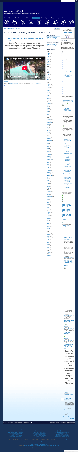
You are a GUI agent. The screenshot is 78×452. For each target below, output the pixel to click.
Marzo (71, 71)
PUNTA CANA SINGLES (67, 333)
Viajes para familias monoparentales (62, 435)
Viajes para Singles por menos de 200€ (62, 430)
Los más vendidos (66, 228)
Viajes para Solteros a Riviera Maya (39, 433)
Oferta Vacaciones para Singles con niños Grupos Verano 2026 (52, 39)
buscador (46, 441)
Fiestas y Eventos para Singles (62, 434)
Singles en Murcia (66, 213)
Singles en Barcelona (66, 205)
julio (48, 77)
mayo (48, 59)
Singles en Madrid (66, 204)
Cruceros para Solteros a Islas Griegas (15, 429)
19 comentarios (67, 318)
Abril (65, 73)
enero (48, 56)
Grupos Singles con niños (68, 184)
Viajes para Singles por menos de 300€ (62, 431)
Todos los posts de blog (9, 28)
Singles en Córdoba (66, 214)
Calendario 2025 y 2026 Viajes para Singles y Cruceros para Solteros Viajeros (68, 263)
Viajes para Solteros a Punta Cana (39, 430)
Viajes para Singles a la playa (39, 434)
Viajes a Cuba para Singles (68, 150)
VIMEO (48, 445)
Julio (63, 74)
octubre (48, 87)
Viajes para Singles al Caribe (39, 429)
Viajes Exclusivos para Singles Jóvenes (62, 432)
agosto (48, 90)
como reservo (67, 107)
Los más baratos (66, 225)
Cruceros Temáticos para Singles (15, 433)
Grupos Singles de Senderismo (68, 180)
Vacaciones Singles (14, 11)
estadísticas (68, 111)
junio (48, 71)
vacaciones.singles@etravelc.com (67, 439)
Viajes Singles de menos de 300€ (67, 140)
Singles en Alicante (66, 216)
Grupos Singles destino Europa (67, 178)
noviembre (49, 54)
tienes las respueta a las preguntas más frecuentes (67, 101)
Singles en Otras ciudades (65, 218)
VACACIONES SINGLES (14, 83)
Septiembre (70, 74)
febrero (48, 64)
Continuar (6, 81)
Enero (64, 71)
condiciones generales (67, 114)
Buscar (76, 1)
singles (41, 441)
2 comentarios (71, 330)
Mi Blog (18, 28)
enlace (71, 99)
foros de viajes (67, 110)
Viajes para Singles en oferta (62, 427)
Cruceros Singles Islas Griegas (67, 156)
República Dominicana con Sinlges (67, 146)
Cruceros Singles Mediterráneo (67, 160)
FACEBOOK (33, 445)
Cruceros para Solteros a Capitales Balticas (15, 430)
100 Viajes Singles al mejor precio (69, 238)
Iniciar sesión (57, 1)
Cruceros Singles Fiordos (67, 163)
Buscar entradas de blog (18, 36)
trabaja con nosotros (35, 444)
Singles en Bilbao (66, 209)
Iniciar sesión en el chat (69, 451)
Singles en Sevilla (66, 208)
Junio (70, 73)
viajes (37, 441)
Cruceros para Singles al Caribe (15, 427)
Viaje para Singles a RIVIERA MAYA (69, 321)
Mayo (67, 73)
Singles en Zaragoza (66, 211)
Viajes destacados (66, 226)
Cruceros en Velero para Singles (15, 436)
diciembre (49, 53)
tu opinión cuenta (67, 112)
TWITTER (39, 445)
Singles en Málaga (66, 210)
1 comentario (38, 83)
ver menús (71, 130)
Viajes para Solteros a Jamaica (39, 431)
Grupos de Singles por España (67, 174)
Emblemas (52, 422)
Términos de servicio (70, 422)
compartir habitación (67, 109)
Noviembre (69, 75)
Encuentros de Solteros (39, 436)
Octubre (64, 75)
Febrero (67, 71)
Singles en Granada (66, 215)
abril (48, 95)
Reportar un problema (60, 422)
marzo (48, 97)
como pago (68, 108)
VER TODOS (67, 187)
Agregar (58, 28)
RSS (4, 85)
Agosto (66, 74)
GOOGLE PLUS (27, 445)
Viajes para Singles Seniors (62, 433)
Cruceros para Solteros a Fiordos (15, 431)
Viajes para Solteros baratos (62, 429)
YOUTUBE (52, 445)
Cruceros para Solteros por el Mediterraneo (15, 432)
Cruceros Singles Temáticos (67, 167)
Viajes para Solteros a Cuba (39, 432)
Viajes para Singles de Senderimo (39, 435)
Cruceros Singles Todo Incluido (67, 170)
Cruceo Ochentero (15, 434)
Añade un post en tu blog (68, 416)
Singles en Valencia (66, 206)
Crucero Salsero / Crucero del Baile (15, 435)
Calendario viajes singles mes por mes (62, 436)
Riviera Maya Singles (67, 153)
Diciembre (68, 76)
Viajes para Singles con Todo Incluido (39, 427)
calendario (66, 80)
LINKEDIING (57, 445)
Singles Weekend (67, 143)
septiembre (49, 89)
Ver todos (72, 418)
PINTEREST (43, 445)
